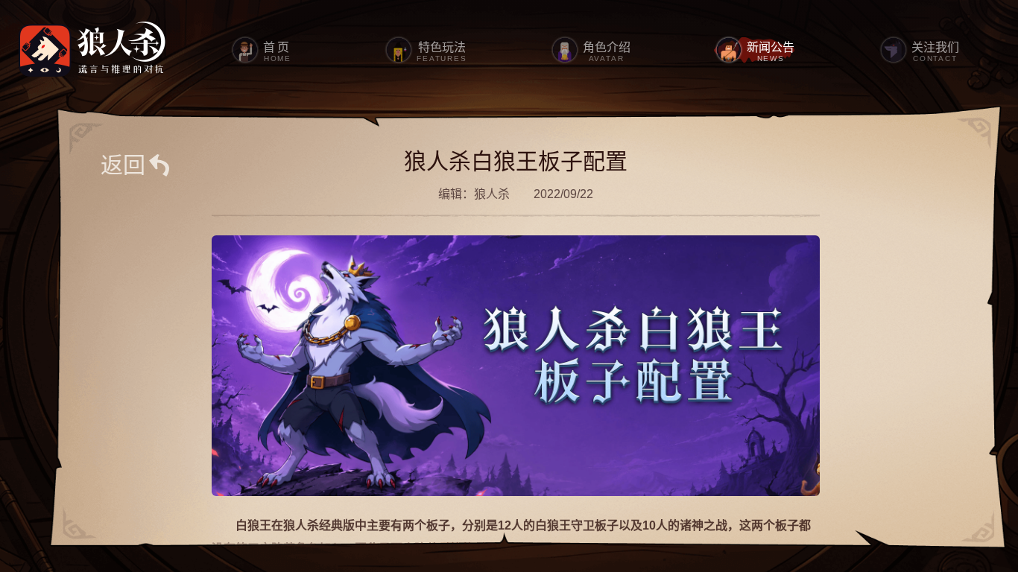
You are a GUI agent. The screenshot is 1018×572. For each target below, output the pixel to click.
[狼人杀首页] (92, 50)
